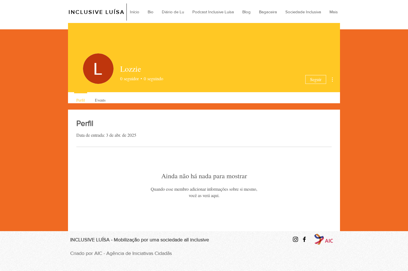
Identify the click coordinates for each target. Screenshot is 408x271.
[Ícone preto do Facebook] (304, 239)
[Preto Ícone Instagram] (295, 239)
